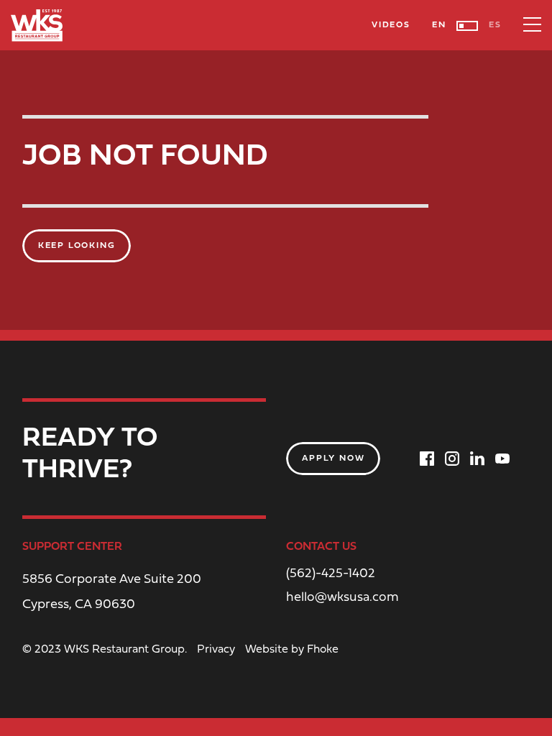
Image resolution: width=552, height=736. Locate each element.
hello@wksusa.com (342, 598)
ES (495, 25)
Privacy (216, 650)
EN (439, 25)
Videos (391, 25)
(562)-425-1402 (330, 574)
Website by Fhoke (292, 650)
